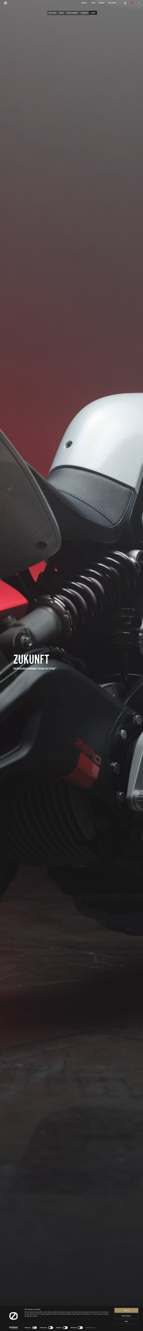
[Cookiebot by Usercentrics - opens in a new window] (13, 1327)
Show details (89, 1327)
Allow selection (126, 1316)
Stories (93, 3)
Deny (126, 1321)
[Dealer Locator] (125, 3)
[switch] (50, 1327)
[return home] (5, 3)
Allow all (126, 1310)
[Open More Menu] (139, 3)
